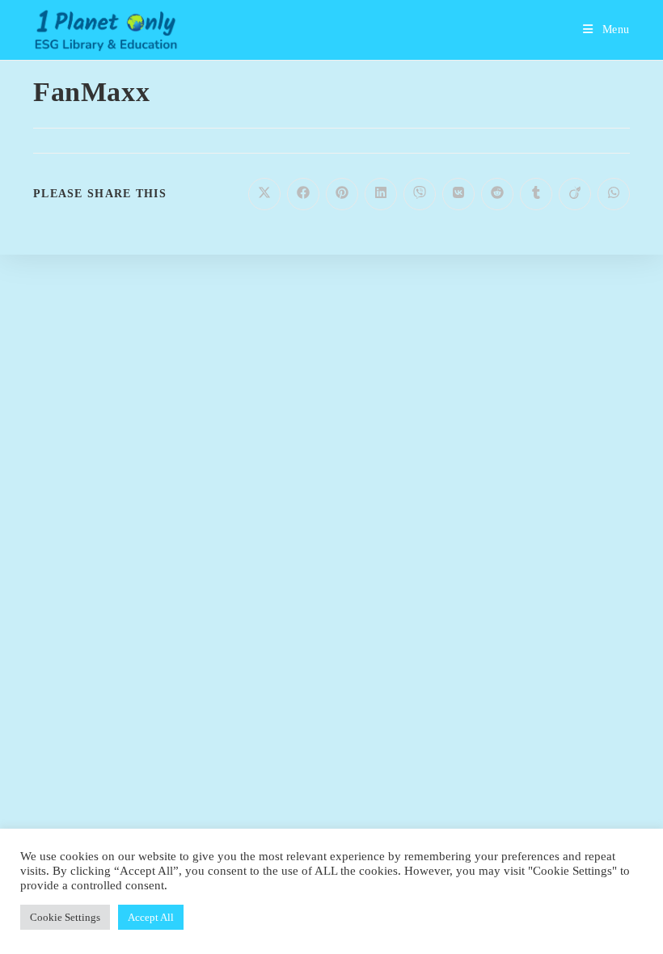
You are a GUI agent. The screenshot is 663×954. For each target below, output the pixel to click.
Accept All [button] (151, 917)
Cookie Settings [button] (65, 917)
